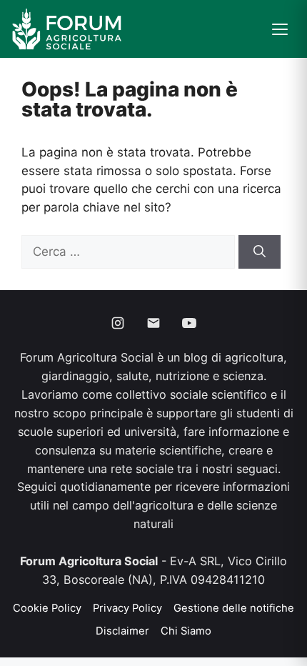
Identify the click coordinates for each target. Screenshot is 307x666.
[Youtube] (189, 323)
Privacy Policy (127, 608)
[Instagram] (118, 323)
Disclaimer (122, 631)
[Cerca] (259, 252)
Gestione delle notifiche (233, 608)
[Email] (153, 323)
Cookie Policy (47, 608)
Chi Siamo (186, 631)
